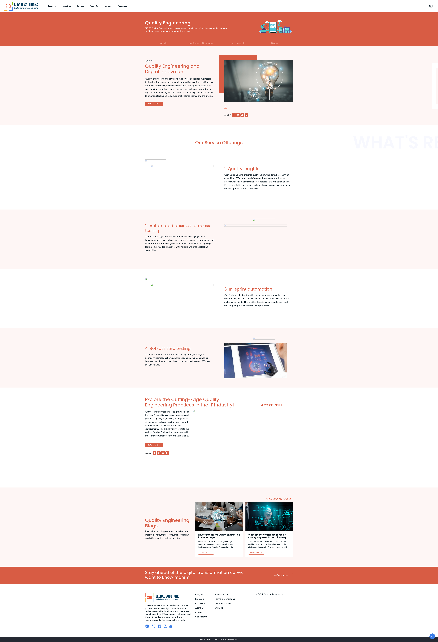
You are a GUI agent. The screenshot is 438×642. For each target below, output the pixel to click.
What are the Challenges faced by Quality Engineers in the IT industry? (268, 536)
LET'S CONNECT (281, 575)
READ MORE (153, 103)
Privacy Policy (221, 594)
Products (199, 598)
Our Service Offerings (200, 43)
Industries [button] (66, 6)
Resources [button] (122, 6)
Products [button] (52, 6)
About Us (200, 607)
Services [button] (80, 6)
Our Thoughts (237, 43)
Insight (163, 43)
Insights (199, 594)
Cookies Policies (223, 603)
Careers (107, 6)
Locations (200, 603)
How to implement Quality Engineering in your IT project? (219, 536)
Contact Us (201, 616)
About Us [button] (94, 6)
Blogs (274, 43)
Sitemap (219, 607)
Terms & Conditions (225, 598)
